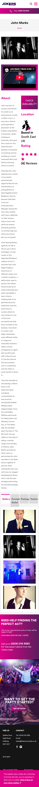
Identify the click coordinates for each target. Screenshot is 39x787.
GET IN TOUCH (19, 708)
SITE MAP (6, 757)
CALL (21, 11)
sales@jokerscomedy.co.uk (26, 741)
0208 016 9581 (20, 643)
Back (19, 28)
